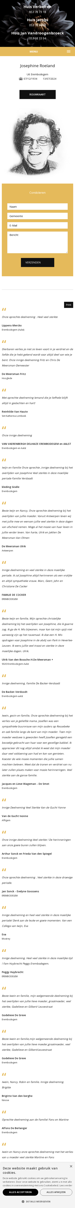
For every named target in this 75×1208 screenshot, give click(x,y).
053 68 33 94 (37, 38)
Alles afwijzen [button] (56, 1192)
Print (68, 304)
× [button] (71, 1166)
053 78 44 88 (37, 25)
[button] (37, 1201)
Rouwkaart (37, 94)
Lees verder (66, 1185)
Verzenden (33, 262)
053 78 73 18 (37, 12)
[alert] (37, 1185)
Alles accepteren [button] (20, 1192)
